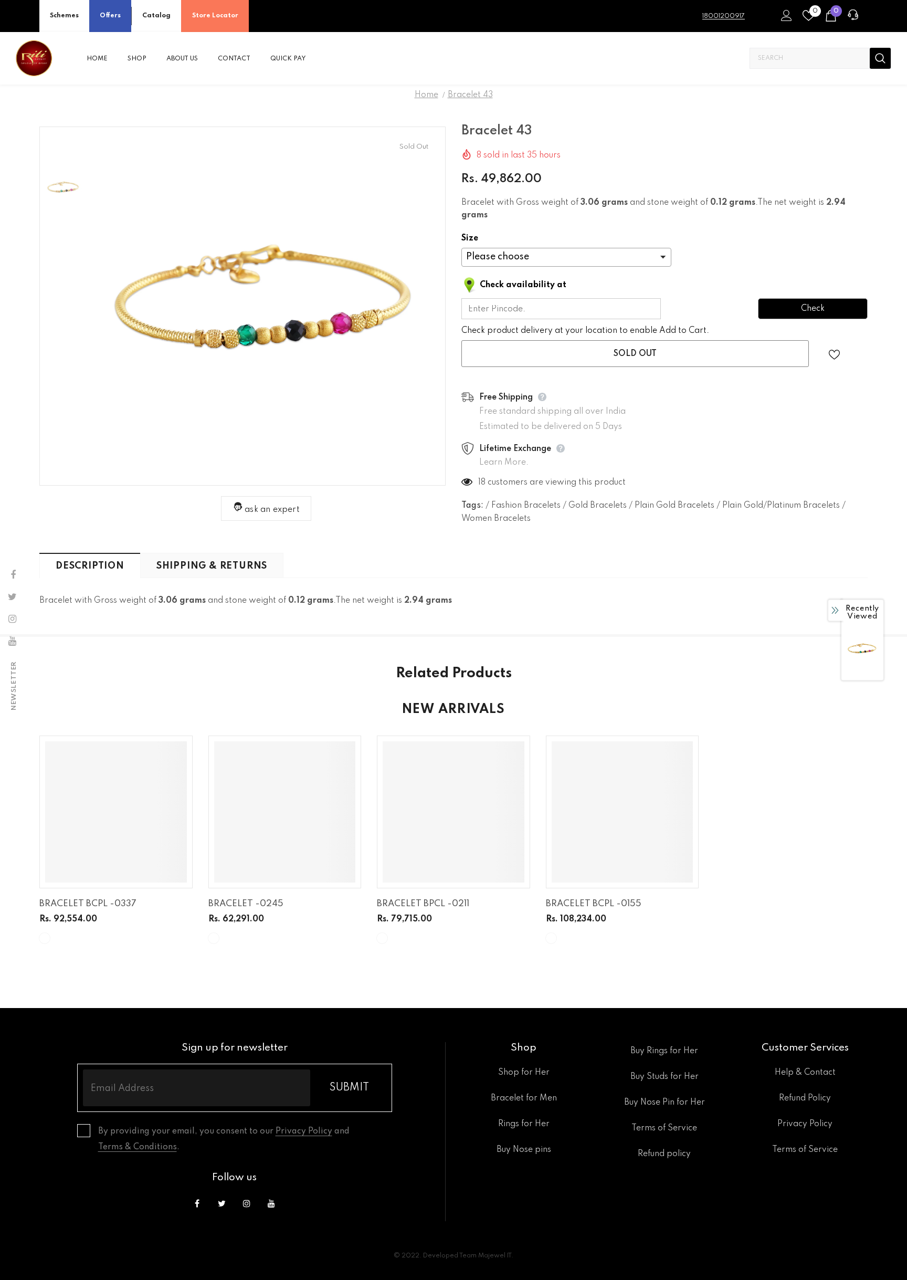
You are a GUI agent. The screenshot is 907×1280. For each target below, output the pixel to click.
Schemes (64, 16)
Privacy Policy (304, 1131)
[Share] (861, 353)
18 (482, 482)
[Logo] (34, 58)
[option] (266, 306)
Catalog (156, 16)
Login (784, 18)
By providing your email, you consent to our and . (224, 1139)
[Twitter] (222, 1203)
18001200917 (723, 16)
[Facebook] (197, 1203)
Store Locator (215, 16)
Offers (110, 16)
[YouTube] (271, 1203)
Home (426, 95)
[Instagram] (246, 1203)
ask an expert (272, 510)
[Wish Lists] (834, 353)
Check (813, 309)
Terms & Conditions (137, 1147)
